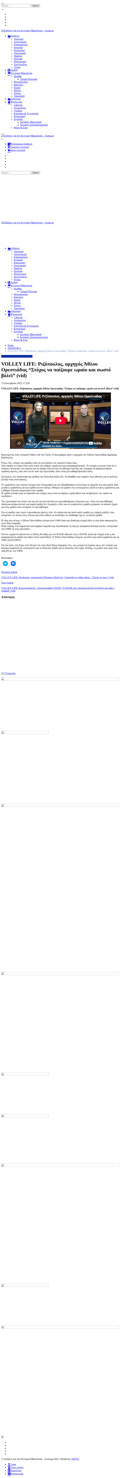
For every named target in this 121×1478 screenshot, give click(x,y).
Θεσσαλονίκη (21, 82)
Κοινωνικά (19, 50)
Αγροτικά (18, 39)
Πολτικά (18, 58)
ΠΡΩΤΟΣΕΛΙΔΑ (23, 356)
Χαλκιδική (19, 96)
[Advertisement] (60, 198)
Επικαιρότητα (20, 44)
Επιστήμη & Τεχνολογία (26, 113)
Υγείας (17, 67)
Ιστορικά (18, 47)
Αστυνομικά (20, 42)
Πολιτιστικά (20, 61)
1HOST (75, 1459)
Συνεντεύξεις (20, 64)
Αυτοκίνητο (20, 108)
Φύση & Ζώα (20, 127)
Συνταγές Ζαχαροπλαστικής (34, 124)
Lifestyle (18, 105)
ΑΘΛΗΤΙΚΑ (8, 356)
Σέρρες (17, 93)
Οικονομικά (20, 53)
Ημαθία (18, 76)
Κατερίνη (18, 84)
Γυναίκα (18, 110)
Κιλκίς (17, 87)
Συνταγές (18, 119)
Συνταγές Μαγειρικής (31, 122)
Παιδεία (18, 56)
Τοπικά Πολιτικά (28, 79)
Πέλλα (17, 90)
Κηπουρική (19, 116)
